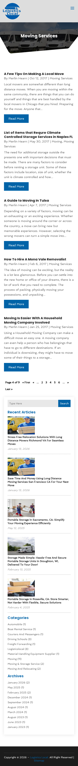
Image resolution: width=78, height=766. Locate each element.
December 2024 (18, 697)
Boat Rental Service (20, 629)
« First (26, 382)
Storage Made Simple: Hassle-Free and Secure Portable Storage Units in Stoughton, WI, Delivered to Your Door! (37, 561)
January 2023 (16, 727)
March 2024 (15, 712)
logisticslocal (16, 648)
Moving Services (61, 78)
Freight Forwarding (20, 644)
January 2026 (16, 682)
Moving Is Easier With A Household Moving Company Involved (33, 320)
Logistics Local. (39, 757)
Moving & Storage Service (24, 663)
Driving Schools (17, 639)
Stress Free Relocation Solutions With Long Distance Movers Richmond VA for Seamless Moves (36, 440)
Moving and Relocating (22, 668)
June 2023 (14, 722)
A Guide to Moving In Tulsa (26, 200)
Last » (9, 389)
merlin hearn (18, 78)
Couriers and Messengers (24, 634)
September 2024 (18, 702)
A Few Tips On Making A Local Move (34, 74)
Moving (12, 658)
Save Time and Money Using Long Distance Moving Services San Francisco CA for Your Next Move (38, 482)
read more (16, 118)
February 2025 (17, 692)
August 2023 (16, 717)
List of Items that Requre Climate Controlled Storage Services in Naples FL (38, 134)
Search (64, 403)
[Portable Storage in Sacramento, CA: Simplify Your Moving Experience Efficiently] (21, 508)
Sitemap (39, 760)
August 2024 (16, 707)
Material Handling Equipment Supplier (32, 653)
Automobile (15, 624)
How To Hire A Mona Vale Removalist (35, 259)
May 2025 (14, 687)
